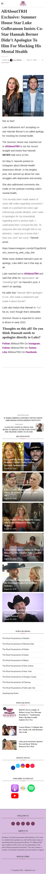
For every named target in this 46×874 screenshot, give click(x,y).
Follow (6, 343)
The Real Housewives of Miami (15, 660)
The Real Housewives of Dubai (15, 655)
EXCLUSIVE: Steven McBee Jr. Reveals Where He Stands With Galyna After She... (22, 492)
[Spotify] (31, 786)
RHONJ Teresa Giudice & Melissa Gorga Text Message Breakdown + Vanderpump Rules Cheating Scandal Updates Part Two (30, 715)
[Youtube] (15, 794)
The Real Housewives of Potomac (16, 682)
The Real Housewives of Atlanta (15, 638)
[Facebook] (13, 824)
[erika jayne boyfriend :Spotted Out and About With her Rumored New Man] (9, 745)
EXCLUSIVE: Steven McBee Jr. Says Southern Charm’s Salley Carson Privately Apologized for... (21, 462)
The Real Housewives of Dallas (15, 649)
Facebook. (31, 352)
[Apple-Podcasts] (15, 786)
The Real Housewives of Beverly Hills (18, 644)
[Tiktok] (28, 824)
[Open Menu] (2, 3)
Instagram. (35, 343)
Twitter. (33, 348)
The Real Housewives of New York (17, 671)
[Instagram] (23, 824)
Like (4, 352)
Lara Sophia (17, 60)
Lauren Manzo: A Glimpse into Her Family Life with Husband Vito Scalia (31, 729)
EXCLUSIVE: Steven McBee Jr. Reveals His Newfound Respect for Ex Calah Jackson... (22, 583)
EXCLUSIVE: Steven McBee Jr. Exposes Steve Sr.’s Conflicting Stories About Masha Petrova (23, 613)
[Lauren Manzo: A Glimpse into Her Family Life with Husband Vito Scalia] (9, 730)
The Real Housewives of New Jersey (17, 666)
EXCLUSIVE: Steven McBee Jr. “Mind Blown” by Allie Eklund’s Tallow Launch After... (22, 553)
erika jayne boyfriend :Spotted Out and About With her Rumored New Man (30, 744)
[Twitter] (18, 824)
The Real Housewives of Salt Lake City (18, 688)
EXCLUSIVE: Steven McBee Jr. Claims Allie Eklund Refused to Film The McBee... (22, 523)
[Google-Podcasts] (23, 786)
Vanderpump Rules (10, 693)
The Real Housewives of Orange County (19, 677)
